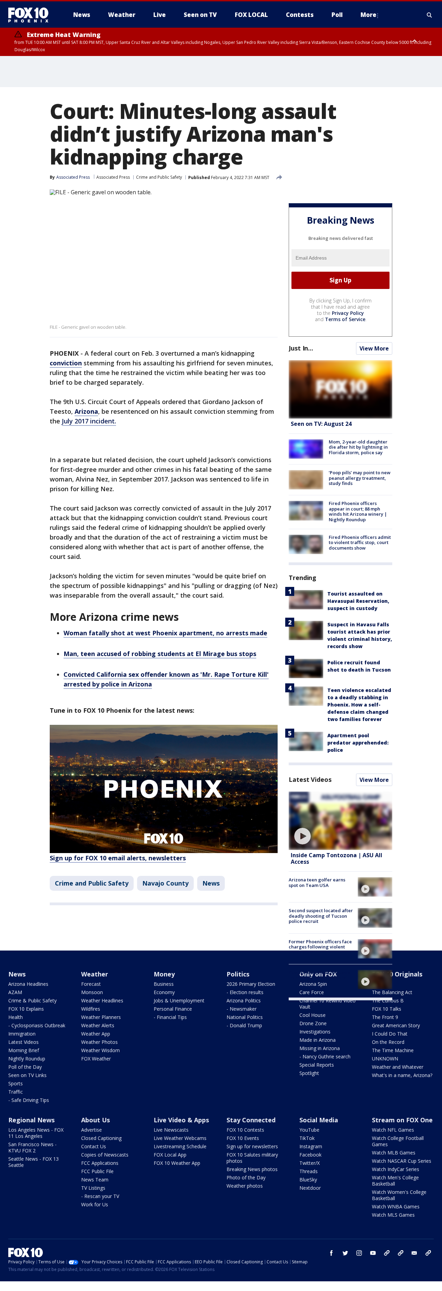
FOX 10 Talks (386, 1008)
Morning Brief (23, 1050)
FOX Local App (170, 1154)
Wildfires (90, 1008)
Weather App (95, 1033)
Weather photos (245, 1185)
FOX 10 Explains (26, 1008)
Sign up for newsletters (252, 1146)
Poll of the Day (25, 1067)
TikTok (307, 1138)
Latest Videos (310, 779)
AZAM (15, 992)
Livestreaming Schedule (180, 1146)
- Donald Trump (244, 1025)
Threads (308, 1171)
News (211, 883)
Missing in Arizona (319, 1048)
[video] (340, 821)
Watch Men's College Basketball (395, 1180)
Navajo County (165, 883)
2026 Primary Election (251, 984)
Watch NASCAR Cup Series (401, 1161)
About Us (95, 1120)
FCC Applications (99, 1163)
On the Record (388, 1042)
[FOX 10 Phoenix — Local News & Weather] (31, 15)
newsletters (428, 1253)
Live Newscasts (171, 1129)
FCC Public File (97, 1171)
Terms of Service (345, 319)
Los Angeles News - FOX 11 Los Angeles (36, 1132)
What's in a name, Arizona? (402, 1075)
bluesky (400, 1253)
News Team (94, 1179)
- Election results (245, 992)
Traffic (15, 1091)
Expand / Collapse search (429, 15)
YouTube (309, 1129)
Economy (164, 992)
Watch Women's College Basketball (399, 1195)
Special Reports (316, 1064)
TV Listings (93, 1188)
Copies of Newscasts (104, 1154)
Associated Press (113, 177)
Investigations (314, 1031)
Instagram (310, 1146)
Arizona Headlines (28, 984)
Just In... (301, 348)
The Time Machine (393, 1050)
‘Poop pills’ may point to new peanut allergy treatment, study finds (360, 477)
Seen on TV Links (27, 1075)
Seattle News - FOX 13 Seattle (33, 1162)
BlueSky (308, 1179)
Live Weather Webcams (180, 1138)
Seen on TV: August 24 (321, 424)
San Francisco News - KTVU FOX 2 (32, 1147)
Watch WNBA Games (396, 1206)
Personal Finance (173, 1008)
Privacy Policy (348, 313)
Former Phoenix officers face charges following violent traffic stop (320, 946)
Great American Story (396, 1025)
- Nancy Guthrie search (324, 1056)
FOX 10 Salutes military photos (252, 1157)
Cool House (312, 1015)
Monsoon (92, 992)
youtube (372, 1253)
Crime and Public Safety (159, 177)
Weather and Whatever (397, 1067)
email (414, 1253)
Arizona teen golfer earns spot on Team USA (317, 882)
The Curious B (388, 1000)
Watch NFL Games (393, 1129)
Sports (15, 1083)
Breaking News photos (252, 1169)
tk (386, 1253)
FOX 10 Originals (397, 974)
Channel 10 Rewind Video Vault (327, 1003)
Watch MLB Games (393, 1152)
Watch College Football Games (398, 1141)
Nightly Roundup (26, 1058)
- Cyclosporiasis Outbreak (36, 1025)
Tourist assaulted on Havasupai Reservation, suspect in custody (358, 600)
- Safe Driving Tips (28, 1100)
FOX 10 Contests (245, 1129)
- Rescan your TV (100, 1196)
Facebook (310, 1154)
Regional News (31, 1120)
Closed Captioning (101, 1138)
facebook (331, 1253)
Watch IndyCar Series (395, 1169)
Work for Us (94, 1204)
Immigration (22, 1033)
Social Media (318, 1120)
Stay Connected (251, 1120)
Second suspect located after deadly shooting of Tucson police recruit (321, 915)
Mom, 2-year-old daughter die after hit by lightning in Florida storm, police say (358, 447)
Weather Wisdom (100, 1050)
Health (15, 1017)
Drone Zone (313, 1023)
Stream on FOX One (402, 1120)
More (368, 15)
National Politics (245, 1017)
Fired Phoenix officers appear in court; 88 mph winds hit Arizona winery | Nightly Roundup (358, 511)
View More (374, 348)
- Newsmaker (242, 1008)
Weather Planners (101, 1017)
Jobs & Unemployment (179, 1000)
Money (164, 974)
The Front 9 (385, 1017)
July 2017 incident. (89, 421)
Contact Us (93, 1146)
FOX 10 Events (243, 1138)
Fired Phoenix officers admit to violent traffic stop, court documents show (360, 542)
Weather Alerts (97, 1025)
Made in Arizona (317, 1040)
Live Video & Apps (181, 1120)
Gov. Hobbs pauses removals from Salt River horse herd (320, 975)
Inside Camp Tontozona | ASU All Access (336, 858)
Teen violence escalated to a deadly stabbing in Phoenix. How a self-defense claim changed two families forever (359, 704)
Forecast (91, 984)
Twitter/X (309, 1163)
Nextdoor (310, 1188)
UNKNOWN (385, 1058)
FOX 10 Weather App (177, 1163)
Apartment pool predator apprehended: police (357, 742)
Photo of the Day (246, 1177)
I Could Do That (389, 1033)
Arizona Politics (244, 1000)
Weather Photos (99, 1042)
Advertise (91, 1129)
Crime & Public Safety (32, 1000)
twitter (345, 1253)
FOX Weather (96, 1058)
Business (164, 984)
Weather (94, 974)
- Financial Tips (170, 1017)
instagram (359, 1253)
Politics (238, 974)
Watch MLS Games (393, 1215)
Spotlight (309, 1073)
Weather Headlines (102, 1000)
